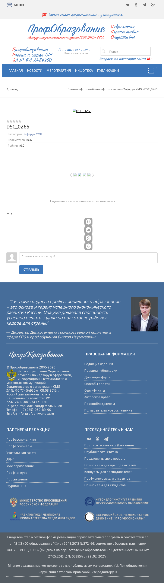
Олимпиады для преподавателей (110, 465)
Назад (14, 89)
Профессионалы (19, 446)
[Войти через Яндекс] (88, 238)
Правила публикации (100, 370)
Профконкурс (16, 472)
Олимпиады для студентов (105, 485)
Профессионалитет (21, 439)
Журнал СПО (16, 486)
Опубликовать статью (101, 452)
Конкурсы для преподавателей (108, 472)
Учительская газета (21, 453)
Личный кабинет (75, 50)
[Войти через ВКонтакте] (88, 230)
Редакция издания (98, 364)
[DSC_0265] (82, 110)
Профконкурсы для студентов (107, 478)
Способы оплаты (97, 384)
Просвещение (17, 479)
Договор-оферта (97, 377)
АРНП (10, 459)
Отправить (31, 269)
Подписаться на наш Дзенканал (109, 445)
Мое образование (20, 466)
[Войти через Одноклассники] (88, 246)
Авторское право (97, 397)
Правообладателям (99, 404)
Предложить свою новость (104, 458)
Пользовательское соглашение (108, 410)
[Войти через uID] (88, 222)
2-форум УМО (32, 134)
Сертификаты (94, 390)
